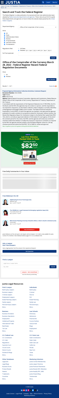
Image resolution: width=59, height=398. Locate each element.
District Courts (6, 350)
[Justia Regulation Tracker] (13, 2)
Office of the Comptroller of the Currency (42, 6)
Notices (8, 39)
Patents (4, 371)
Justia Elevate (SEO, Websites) (38, 369)
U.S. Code (5, 340)
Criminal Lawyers (7, 295)
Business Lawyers (7, 292)
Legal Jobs (5, 361)
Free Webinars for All (10, 196)
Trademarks (5, 374)
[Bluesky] (33, 390)
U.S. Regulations (14, 6)
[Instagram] (28, 390)
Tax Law (4, 328)
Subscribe (52, 86)
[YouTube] (24, 390)
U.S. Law (7, 6)
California (32, 345)
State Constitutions (35, 338)
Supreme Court (6, 345)
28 (5, 7)
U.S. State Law (34, 335)
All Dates (22, 48)
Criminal (32, 292)
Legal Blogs (5, 364)
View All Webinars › (29, 229)
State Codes (33, 340)
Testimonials (33, 376)
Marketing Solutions (36, 359)
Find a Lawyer (8, 260)
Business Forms (6, 366)
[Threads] (31, 390)
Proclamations (10, 44)
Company (26, 393)
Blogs (31, 326)
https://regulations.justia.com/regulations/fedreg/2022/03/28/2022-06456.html (20, 126)
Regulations (5, 342)
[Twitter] (35, 390)
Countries (5, 376)
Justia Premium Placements (37, 366)
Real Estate (5, 326)
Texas (31, 352)
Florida (31, 347)
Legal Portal (19, 393)
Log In (48, 2)
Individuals (33, 287)
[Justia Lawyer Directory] (37, 390)
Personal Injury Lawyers (9, 304)
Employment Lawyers (8, 297)
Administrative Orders (12, 37)
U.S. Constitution (7, 338)
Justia (2, 6)
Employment (6, 318)
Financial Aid (33, 318)
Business (5, 311)
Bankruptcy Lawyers (8, 290)
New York (32, 350)
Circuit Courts (6, 347)
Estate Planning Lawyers (9, 300)
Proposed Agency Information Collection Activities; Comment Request (24, 91)
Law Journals (33, 323)
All (7, 33)
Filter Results (51, 79)
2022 (54, 6)
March (2, 7)
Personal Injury (34, 304)
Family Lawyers (6, 302)
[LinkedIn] (22, 390)
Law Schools (34, 311)
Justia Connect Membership (37, 361)
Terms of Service (38, 393)
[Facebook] (26, 390)
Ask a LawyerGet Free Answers (9, 244)
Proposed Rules (10, 40)
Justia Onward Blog (35, 374)
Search (53, 58)
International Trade (8, 323)
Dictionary (32, 314)
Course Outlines (34, 321)
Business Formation (8, 314)
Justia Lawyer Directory (36, 364)
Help (31, 393)
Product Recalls (6, 369)
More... (4, 307)
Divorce (32, 295)
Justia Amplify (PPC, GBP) (37, 371)
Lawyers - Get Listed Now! (29, 272)
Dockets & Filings (7, 352)
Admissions (33, 316)
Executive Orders (11, 42)
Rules (7, 35)
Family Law (33, 302)
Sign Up (55, 2)
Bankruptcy (33, 290)
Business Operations (8, 316)
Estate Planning (34, 300)
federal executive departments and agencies (22, 17)
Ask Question (29, 251)
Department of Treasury (25, 6)
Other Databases (8, 359)
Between (22, 50)
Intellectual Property (8, 321)
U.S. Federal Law (7, 335)
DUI (31, 297)
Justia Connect (10, 393)
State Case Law (34, 342)
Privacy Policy (48, 393)
